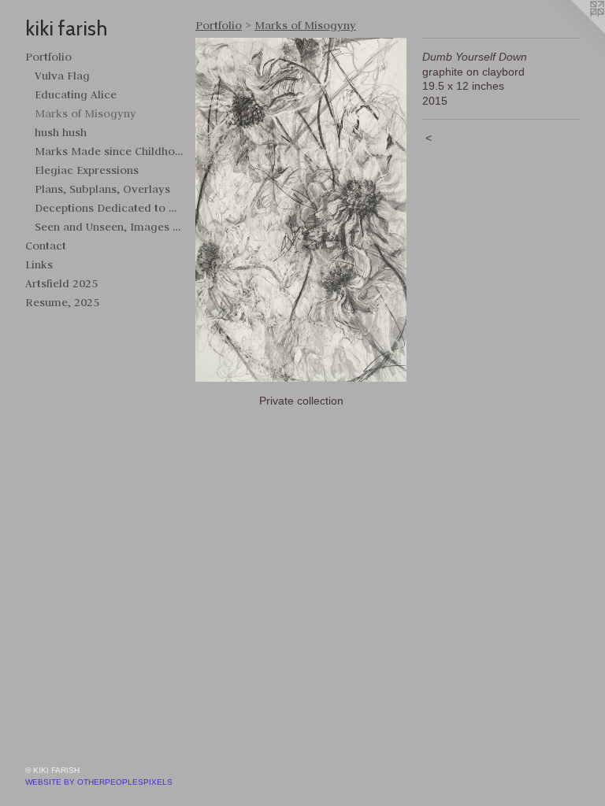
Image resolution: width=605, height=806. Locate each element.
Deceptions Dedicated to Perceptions (109, 208)
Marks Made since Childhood (109, 151)
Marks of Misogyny (85, 113)
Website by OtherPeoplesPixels (99, 782)
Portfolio (48, 57)
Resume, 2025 (62, 302)
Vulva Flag (62, 75)
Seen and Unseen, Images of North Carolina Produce (109, 227)
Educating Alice (76, 94)
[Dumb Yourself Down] (300, 210)
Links (39, 264)
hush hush (61, 132)
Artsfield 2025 (61, 283)
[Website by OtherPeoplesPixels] (573, 31)
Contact (45, 245)
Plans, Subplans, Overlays (102, 189)
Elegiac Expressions (87, 170)
